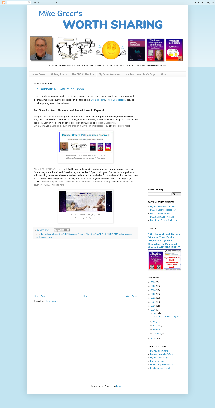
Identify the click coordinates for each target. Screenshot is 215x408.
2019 (153, 310)
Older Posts (131, 296)
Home (86, 296)
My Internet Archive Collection (163, 220)
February (157, 329)
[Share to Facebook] (65, 230)
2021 (153, 302)
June (155, 313)
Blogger (119, 386)
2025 (153, 286)
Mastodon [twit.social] (160, 368)
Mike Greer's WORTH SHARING (99, 234)
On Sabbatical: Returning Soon (59, 89)
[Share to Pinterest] (68, 230)
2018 (153, 338)
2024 (153, 290)
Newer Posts (40, 296)
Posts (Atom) (52, 301)
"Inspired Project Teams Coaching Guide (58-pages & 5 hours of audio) (75, 181)
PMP (116, 234)
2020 (153, 306)
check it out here (121, 126)
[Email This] (56, 230)
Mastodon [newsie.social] (161, 364)
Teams (49, 237)
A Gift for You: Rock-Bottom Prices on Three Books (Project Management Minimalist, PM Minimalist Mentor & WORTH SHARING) (164, 241)
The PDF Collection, (116, 100)
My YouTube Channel (160, 213)
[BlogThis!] (59, 230)
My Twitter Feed (157, 361)
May (155, 322)
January (157, 333)
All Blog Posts (98, 100)
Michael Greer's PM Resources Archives (68, 234)
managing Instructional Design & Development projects (76, 126)
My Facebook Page (159, 357)
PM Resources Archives (52, 116)
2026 (153, 282)
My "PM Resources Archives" (163, 206)
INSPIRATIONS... (49, 169)
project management (127, 234)
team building (40, 237)
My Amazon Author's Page (162, 217)
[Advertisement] (86, 267)
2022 (153, 298)
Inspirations (46, 234)
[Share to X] (62, 230)
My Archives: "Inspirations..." (163, 210)
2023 (153, 294)
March (156, 325)
